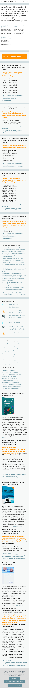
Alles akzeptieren (14, 678)
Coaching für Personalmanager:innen (11, 374)
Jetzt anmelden (7, 472)
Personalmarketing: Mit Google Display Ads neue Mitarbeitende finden (17, 317)
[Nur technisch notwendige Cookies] (27, 678)
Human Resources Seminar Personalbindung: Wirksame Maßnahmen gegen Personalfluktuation (13, 255)
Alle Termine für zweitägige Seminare (13, 230)
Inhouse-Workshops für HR (9, 376)
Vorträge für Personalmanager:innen (11, 384)
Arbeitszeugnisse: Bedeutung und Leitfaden (13, 262)
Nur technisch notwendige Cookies (14, 681)
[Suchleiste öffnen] (22, 1)
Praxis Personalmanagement (9, 358)
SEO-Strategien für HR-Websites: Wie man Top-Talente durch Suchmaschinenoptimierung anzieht (14, 269)
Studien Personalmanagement (10, 362)
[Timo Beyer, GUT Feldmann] (7, 29)
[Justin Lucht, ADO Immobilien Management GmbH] (7, 41)
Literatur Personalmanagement (10, 354)
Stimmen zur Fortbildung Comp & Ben (13, 166)
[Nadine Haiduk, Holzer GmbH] (20, 29)
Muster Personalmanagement (9, 356)
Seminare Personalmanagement (10, 380)
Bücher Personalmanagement (9, 350)
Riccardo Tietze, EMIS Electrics (17, 333)
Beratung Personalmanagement (10, 372)
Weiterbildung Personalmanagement (11, 386)
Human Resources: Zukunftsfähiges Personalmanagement (14, 306)
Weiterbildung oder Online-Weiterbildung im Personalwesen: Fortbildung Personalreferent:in (17, 328)
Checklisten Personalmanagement (11, 352)
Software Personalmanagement (10, 360)
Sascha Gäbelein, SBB (14, 322)
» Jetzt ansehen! (17, 526)
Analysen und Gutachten (8, 370)
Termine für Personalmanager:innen (11, 382)
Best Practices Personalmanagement (11, 348)
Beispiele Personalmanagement (10, 346)
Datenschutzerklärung (14, 685)
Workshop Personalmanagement (10, 388)
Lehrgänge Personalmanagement (10, 378)
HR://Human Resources (9, 1)
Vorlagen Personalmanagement (10, 364)
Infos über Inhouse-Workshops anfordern (14, 477)
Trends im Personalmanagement (10, 344)
